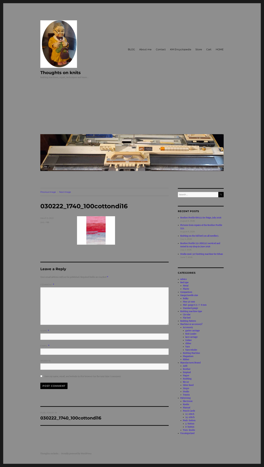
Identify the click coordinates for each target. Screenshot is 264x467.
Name (44, 330)
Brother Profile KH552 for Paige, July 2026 (200, 217)
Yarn (187, 346)
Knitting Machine (191, 353)
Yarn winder (191, 350)
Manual (186, 407)
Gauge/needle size (189, 295)
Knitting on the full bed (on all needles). (199, 236)
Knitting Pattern (188, 321)
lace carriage (191, 337)
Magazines (188, 356)
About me (145, 49)
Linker (188, 340)
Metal (185, 285)
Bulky (185, 298)
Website (45, 360)
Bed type (184, 282)
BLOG (131, 49)
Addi (185, 366)
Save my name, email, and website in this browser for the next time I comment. (82, 376)
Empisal (187, 372)
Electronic (188, 401)
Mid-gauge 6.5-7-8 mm (195, 305)
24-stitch (190, 417)
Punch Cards (189, 411)
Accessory (188, 327)
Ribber (186, 359)
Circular (187, 314)
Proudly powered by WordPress (76, 453)
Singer (186, 388)
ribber (188, 343)
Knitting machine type (191, 311)
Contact (161, 49)
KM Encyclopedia (180, 49)
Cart (208, 49)
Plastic (186, 289)
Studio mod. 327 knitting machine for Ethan (201, 254)
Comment (47, 284)
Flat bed (187, 317)
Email (45, 345)
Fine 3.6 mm (189, 301)
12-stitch (189, 414)
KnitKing (187, 378)
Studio (186, 391)
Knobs (186, 404)
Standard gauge (190, 308)
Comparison (186, 292)
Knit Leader (190, 334)
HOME (220, 49)
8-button (189, 427)
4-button (189, 423)
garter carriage (192, 330)
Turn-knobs (189, 430)
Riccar (186, 382)
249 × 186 (44, 222)
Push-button (189, 420)
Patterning (185, 398)
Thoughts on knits (60, 72)
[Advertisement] (132, 108)
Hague (186, 375)
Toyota (186, 394)
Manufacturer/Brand (190, 362)
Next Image (65, 192)
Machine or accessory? (191, 324)
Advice (183, 279)
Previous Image (48, 192)
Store (198, 49)
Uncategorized (187, 433)
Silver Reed (188, 385)
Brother (187, 369)
